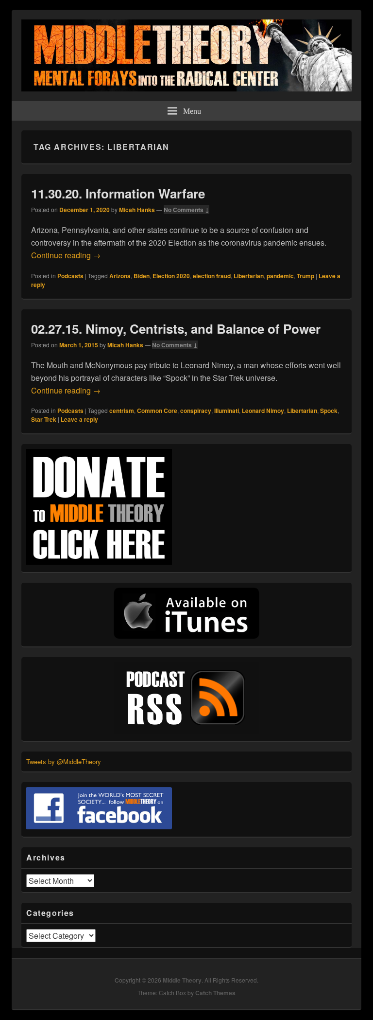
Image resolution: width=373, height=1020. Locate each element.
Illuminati (226, 410)
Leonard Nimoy (263, 410)
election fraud (212, 275)
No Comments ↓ (186, 209)
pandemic (280, 275)
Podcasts (70, 275)
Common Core (157, 410)
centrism (121, 410)
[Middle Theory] (186, 88)
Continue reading (66, 255)
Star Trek (43, 419)
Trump (305, 275)
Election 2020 (171, 275)
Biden (142, 275)
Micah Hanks (137, 209)
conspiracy (195, 410)
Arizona (120, 275)
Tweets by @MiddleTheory (63, 761)
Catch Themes (215, 992)
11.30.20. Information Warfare (118, 193)
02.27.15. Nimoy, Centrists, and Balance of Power (176, 329)
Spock (329, 410)
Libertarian (249, 275)
